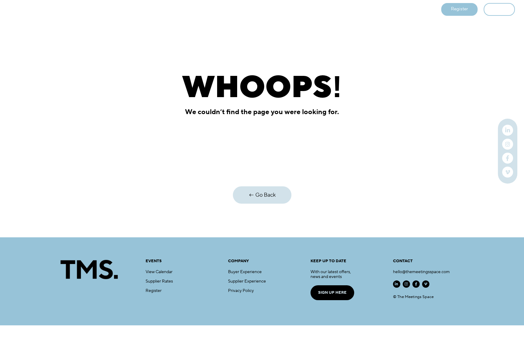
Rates (302, 9)
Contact (354, 9)
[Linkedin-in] (396, 284)
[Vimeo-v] (425, 284)
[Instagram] (406, 284)
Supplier (233, 9)
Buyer (206, 9)
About (326, 9)
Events (180, 9)
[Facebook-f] (416, 284)
